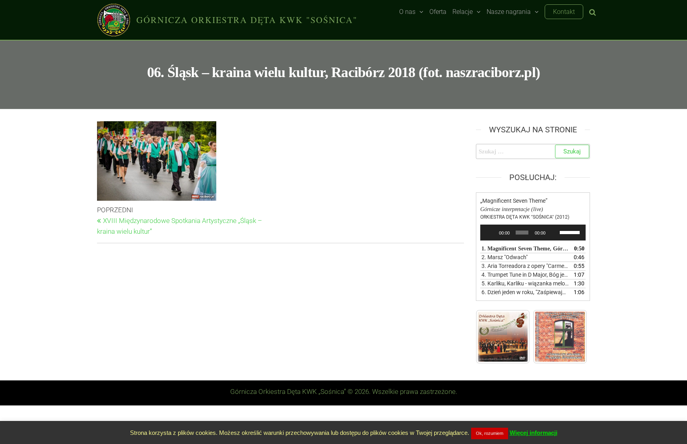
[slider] (571, 232)
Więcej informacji (533, 432)
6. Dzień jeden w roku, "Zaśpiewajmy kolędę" (525, 292)
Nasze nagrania (509, 12)
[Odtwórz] (491, 233)
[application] (533, 232)
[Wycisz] (554, 233)
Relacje (462, 12)
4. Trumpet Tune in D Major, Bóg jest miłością (525, 274)
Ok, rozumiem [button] (489, 433)
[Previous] (492, 336)
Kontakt (564, 12)
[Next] (570, 336)
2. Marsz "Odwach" (504, 257)
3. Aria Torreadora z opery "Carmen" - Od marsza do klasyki (525, 266)
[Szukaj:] (533, 151)
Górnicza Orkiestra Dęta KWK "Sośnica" (246, 19)
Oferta (437, 12)
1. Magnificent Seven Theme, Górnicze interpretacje (525, 249)
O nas (407, 12)
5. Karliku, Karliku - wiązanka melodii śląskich (525, 283)
